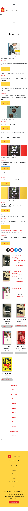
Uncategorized (14, 431)
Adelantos (14, 385)
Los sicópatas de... (21, 319)
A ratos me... (21, 346)
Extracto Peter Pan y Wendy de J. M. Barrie (11, 232)
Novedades (15, 257)
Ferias (14, 399)
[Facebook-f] (14, 465)
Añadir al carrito (19, 265)
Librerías (14, 408)
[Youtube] (12, 250)
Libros (14, 412)
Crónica (14, 271)
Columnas (14, 394)
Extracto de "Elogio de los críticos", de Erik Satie (12, 73)
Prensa (14, 422)
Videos (14, 435)
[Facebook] (20, 250)
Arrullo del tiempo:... (7, 320)
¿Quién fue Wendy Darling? (7, 200)
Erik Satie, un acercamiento (7, 119)
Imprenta (14, 403)
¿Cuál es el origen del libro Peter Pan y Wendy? (12, 132)
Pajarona (19, 291)
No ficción (18, 255)
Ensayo (14, 255)
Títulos (14, 426)
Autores (14, 389)
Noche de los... (7, 373)
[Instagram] (8, 250)
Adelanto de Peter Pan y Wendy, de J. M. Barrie (12, 216)
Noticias (14, 417)
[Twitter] (16, 250)
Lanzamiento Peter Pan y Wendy (9, 157)
